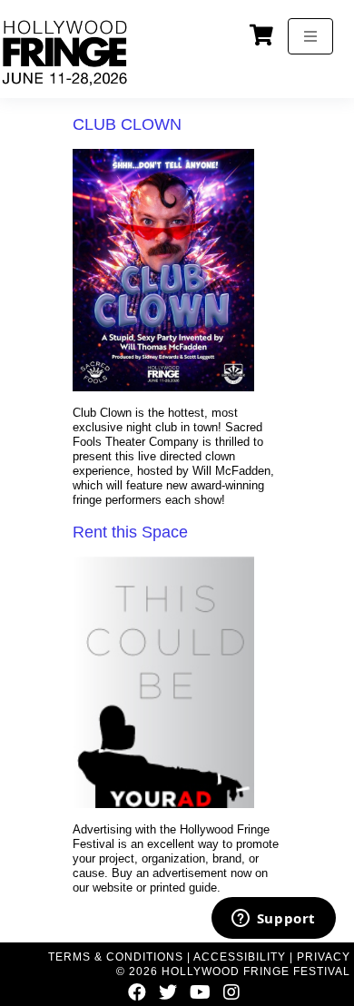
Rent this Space (130, 532)
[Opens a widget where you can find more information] (273, 919)
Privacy (323, 957)
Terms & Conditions (115, 957)
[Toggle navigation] (310, 36)
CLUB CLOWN (127, 124)
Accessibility (239, 957)
